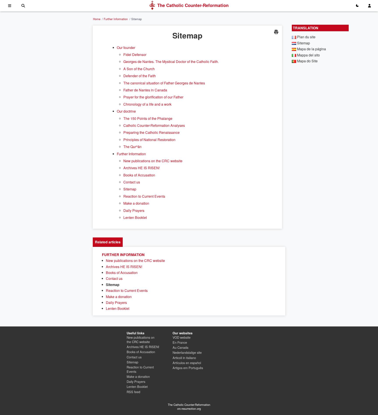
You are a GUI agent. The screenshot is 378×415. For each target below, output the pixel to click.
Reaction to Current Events (144, 196)
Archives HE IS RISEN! (141, 167)
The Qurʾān (132, 146)
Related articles (108, 241)
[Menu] (10, 5)
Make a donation (136, 203)
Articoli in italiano (184, 357)
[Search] (23, 5)
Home (96, 19)
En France (180, 342)
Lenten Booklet (135, 217)
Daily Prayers (133, 210)
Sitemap (129, 189)
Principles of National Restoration (149, 139)
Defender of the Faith (139, 75)
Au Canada (180, 347)
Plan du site (306, 36)
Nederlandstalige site (187, 352)
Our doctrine (126, 111)
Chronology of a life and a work (147, 104)
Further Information (116, 19)
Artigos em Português (188, 367)
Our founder (126, 47)
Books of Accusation (139, 175)
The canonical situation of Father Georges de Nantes (164, 82)
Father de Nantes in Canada (145, 89)
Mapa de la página (311, 48)
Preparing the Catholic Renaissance (151, 132)
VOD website (182, 337)
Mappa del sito (308, 55)
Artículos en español (187, 362)
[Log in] (369, 5)
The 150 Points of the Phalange (147, 118)
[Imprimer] (276, 32)
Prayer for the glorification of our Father (153, 96)
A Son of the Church (139, 68)
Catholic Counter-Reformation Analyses (154, 125)
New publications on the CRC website (152, 160)
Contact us (131, 182)
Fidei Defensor (134, 54)
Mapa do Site (307, 60)
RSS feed (133, 391)
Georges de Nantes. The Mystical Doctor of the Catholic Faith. (171, 61)
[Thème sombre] (357, 5)
